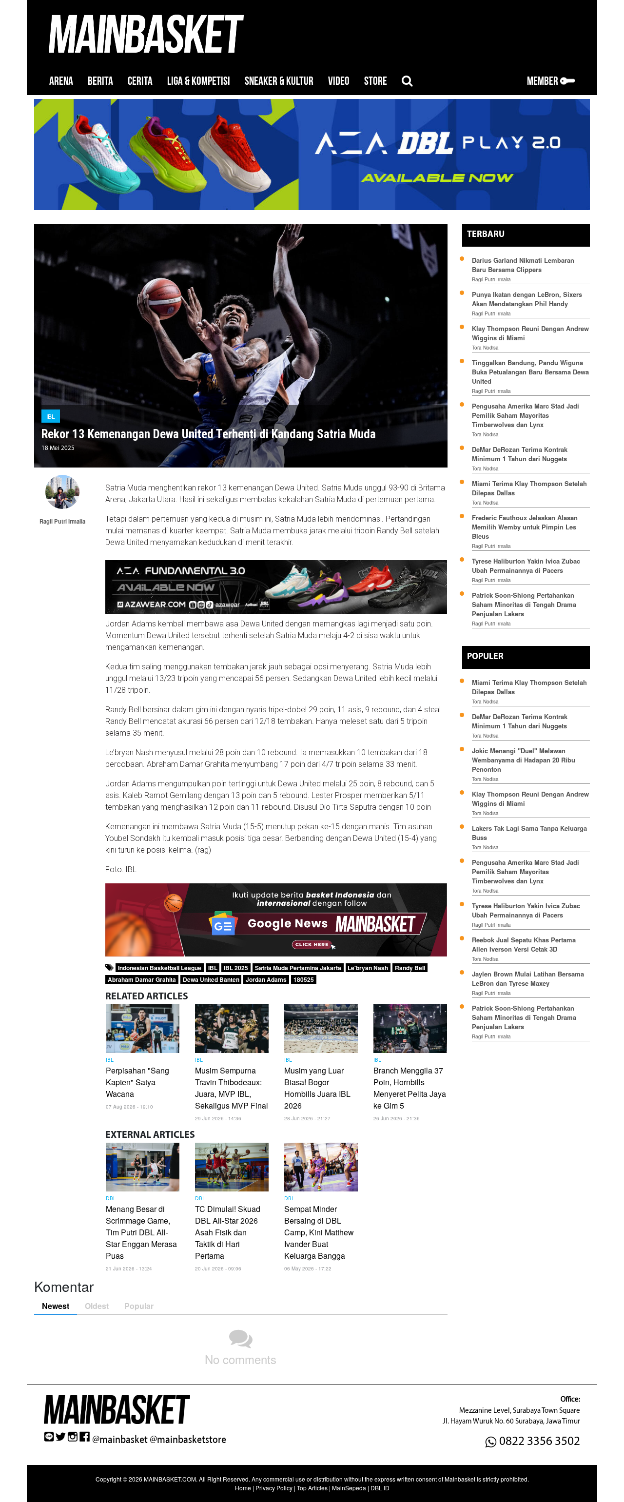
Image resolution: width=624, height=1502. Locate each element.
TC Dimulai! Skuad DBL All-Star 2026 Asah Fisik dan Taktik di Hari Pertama (227, 1232)
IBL (50, 416)
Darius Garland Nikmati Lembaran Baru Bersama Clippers (523, 264)
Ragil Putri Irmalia (491, 279)
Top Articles (312, 1487)
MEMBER (543, 81)
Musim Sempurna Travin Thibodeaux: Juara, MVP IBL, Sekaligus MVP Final (231, 1088)
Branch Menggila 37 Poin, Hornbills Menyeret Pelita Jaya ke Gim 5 (409, 1088)
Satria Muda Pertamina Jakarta (298, 967)
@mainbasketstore (188, 1439)
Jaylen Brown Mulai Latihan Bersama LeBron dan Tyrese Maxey (528, 978)
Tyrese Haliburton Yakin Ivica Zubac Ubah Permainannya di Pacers (526, 565)
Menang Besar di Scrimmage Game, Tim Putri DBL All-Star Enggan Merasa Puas (141, 1232)
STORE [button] (375, 81)
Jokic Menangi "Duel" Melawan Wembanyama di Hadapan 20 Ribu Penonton (523, 760)
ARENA (61, 81)
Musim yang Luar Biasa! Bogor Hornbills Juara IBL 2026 (317, 1088)
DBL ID (380, 1487)
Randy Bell (410, 967)
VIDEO (339, 81)
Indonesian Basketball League (159, 967)
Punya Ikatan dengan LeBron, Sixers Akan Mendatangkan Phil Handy (527, 299)
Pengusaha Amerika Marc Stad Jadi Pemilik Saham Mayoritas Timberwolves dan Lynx (525, 415)
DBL (111, 1199)
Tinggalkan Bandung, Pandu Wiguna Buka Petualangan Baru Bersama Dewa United (530, 372)
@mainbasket (120, 1439)
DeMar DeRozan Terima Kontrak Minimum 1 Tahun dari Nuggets (519, 454)
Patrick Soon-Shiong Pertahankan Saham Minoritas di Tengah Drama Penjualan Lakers (524, 604)
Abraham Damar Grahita (142, 979)
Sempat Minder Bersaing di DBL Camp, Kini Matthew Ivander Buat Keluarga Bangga (319, 1232)
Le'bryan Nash (368, 967)
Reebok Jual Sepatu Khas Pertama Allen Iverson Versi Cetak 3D (524, 944)
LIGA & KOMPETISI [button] (198, 81)
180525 (303, 979)
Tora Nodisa (485, 347)
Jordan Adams (266, 979)
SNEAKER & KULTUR (279, 81)
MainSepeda (349, 1487)
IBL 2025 (236, 967)
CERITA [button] (140, 81)
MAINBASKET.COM (170, 1479)
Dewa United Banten (211, 979)
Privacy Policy (273, 1487)
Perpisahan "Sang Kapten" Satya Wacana (137, 1082)
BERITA (100, 81)
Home (243, 1487)
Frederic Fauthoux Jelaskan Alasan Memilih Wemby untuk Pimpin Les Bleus (525, 527)
